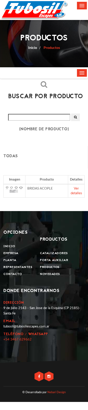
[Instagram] (48, 376)
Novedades (50, 274)
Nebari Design (56, 392)
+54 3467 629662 (17, 339)
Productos (51, 48)
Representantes (17, 267)
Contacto (12, 274)
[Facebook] (39, 376)
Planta (9, 260)
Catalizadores (54, 253)
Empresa (11, 253)
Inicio (9, 246)
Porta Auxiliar (54, 260)
